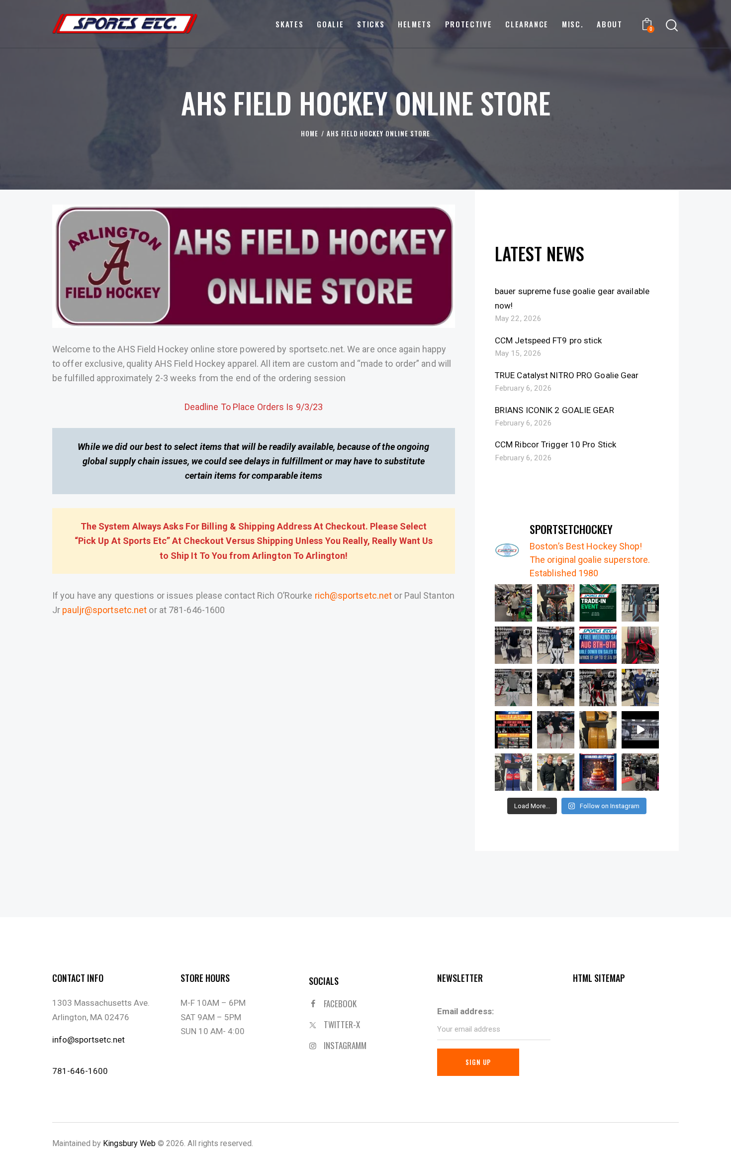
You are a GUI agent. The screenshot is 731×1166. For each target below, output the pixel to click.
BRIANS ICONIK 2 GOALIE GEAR (554, 410)
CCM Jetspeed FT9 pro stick (548, 340)
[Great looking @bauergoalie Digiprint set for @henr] (555, 645)
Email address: (465, 1011)
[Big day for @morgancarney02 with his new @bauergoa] (513, 687)
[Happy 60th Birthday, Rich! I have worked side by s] (555, 772)
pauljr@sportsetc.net (104, 610)
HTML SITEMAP (599, 977)
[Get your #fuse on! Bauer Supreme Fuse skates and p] (640, 772)
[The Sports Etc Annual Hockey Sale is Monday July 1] (640, 729)
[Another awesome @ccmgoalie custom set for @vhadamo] (640, 687)
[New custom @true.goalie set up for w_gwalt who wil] (555, 729)
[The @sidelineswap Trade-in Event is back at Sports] (598, 603)
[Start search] (672, 25)
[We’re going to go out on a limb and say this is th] (555, 603)
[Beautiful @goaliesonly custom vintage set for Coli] (513, 772)
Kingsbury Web (129, 1143)
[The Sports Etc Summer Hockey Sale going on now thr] (513, 729)
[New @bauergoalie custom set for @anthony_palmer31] (640, 603)
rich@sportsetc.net (353, 595)
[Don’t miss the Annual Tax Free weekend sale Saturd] (598, 645)
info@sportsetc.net (88, 1040)
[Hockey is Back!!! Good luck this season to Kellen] (513, 603)
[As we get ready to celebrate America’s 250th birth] (598, 772)
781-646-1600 (80, 1071)
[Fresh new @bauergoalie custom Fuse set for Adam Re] (640, 645)
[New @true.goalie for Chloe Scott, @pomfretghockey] (598, 687)
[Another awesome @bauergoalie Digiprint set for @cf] (555, 687)
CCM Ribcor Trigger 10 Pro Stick (555, 444)
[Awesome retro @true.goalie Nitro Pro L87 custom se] (598, 729)
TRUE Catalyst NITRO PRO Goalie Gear (567, 375)
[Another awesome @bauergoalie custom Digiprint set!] (513, 645)
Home (309, 133)
